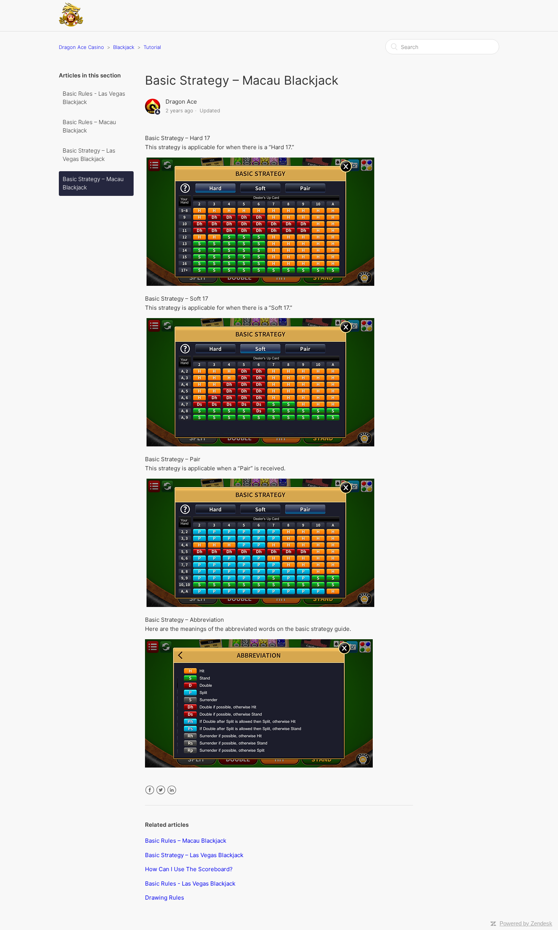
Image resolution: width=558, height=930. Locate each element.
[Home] (71, 24)
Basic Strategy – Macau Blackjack (93, 183)
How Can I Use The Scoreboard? (189, 869)
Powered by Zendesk (526, 923)
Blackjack (123, 47)
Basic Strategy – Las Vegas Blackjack (89, 155)
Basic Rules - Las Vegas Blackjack (94, 98)
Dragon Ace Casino (81, 47)
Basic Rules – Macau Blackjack (89, 126)
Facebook (149, 790)
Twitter (161, 790)
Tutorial (152, 47)
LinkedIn (172, 790)
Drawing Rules (164, 897)
